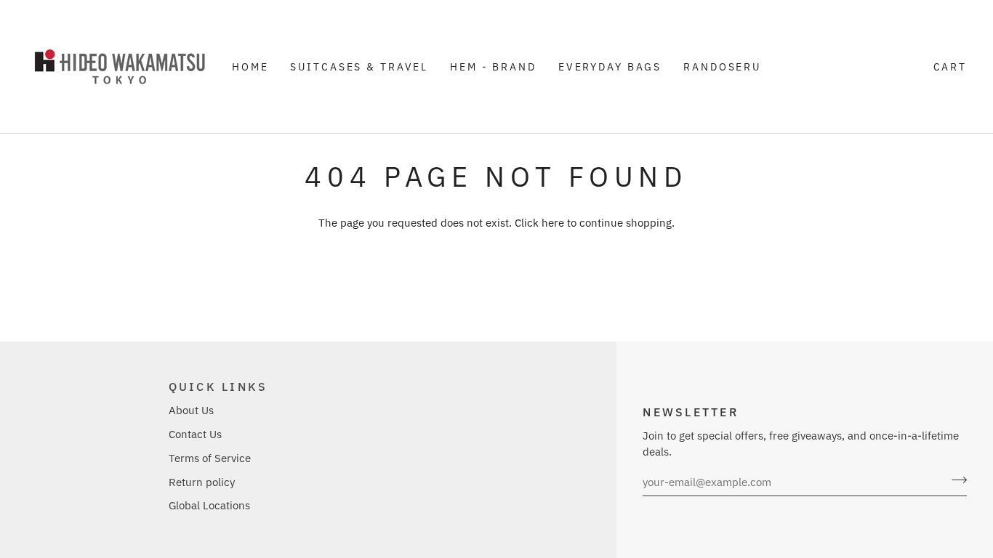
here (553, 223)
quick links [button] (218, 386)
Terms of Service (210, 458)
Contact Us (195, 434)
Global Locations (209, 505)
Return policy (202, 482)
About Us (191, 410)
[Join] (955, 480)
